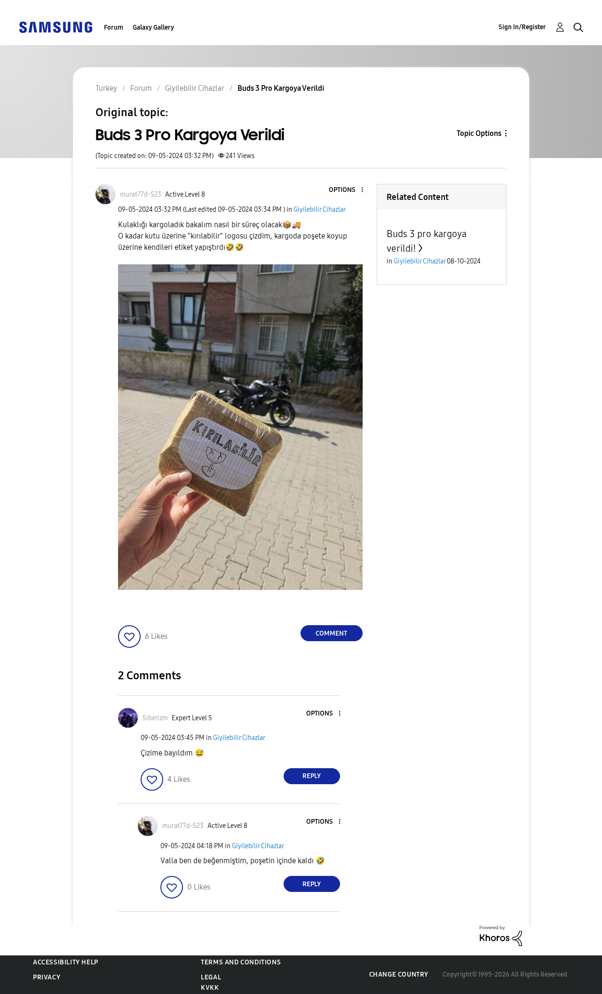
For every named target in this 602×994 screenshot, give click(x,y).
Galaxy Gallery (153, 28)
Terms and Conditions (241, 962)
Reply (311, 776)
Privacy (46, 977)
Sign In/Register (522, 27)
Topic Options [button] (479, 133)
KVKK (210, 988)
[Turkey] (55, 26)
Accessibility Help (65, 962)
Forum (113, 28)
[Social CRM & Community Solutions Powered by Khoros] (501, 935)
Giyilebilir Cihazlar (319, 210)
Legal (211, 977)
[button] (346, 190)
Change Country (398, 974)
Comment (331, 633)
